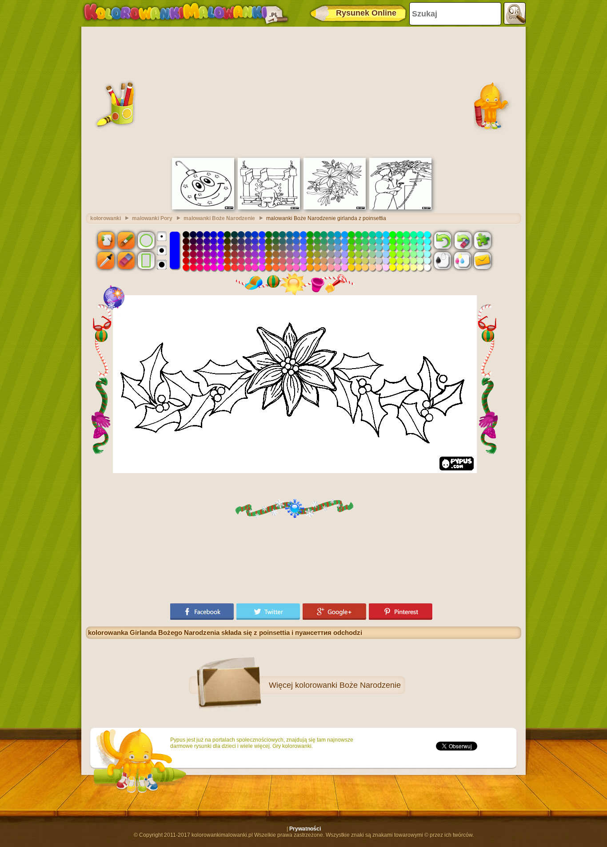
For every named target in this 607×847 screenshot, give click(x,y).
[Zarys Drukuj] (442, 260)
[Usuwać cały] (462, 240)
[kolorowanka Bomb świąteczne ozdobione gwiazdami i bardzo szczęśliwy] (203, 208)
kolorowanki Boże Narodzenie (348, 685)
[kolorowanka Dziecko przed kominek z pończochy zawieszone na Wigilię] (269, 208)
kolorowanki (105, 218)
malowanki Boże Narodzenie (219, 218)
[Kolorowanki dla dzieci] (185, 13)
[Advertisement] (303, 91)
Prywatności (305, 829)
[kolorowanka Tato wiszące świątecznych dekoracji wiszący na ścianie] (400, 208)
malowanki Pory (152, 218)
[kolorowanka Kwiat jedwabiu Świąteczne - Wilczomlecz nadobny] (335, 208)
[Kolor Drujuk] (462, 260)
